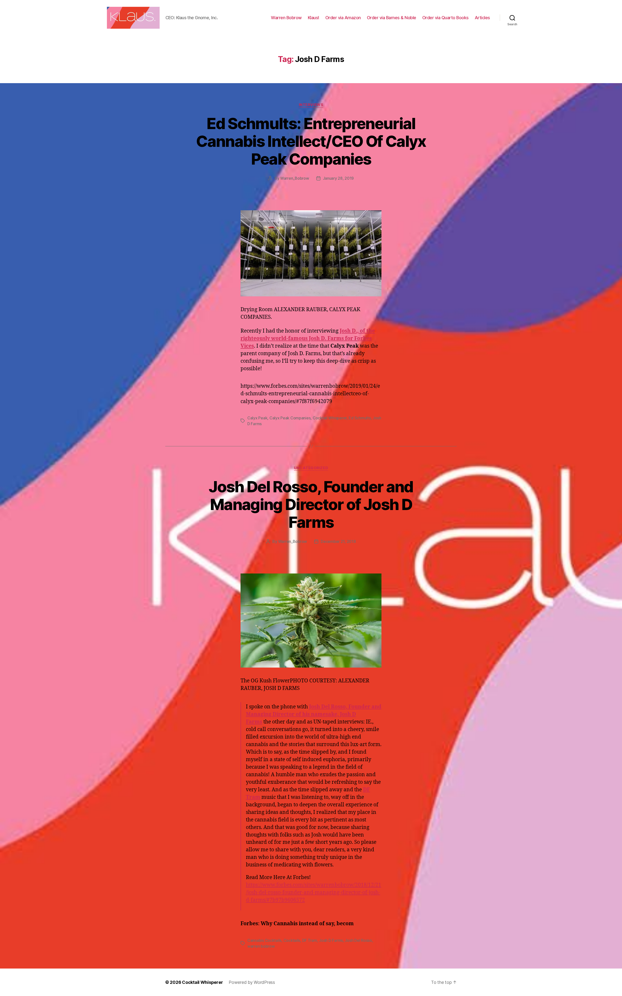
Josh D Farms (331, 940)
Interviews (311, 105)
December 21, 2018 (338, 541)
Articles (482, 17)
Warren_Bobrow (294, 178)
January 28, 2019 (338, 178)
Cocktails (292, 940)
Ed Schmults (360, 417)
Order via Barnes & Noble (391, 17)
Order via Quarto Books (445, 17)
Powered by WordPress (252, 982)
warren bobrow (261, 946)
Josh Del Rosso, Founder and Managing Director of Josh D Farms (311, 504)
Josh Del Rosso (358, 940)
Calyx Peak (257, 417)
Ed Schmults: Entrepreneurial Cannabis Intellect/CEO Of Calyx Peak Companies (311, 141)
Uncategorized (311, 468)
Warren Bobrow (286, 17)
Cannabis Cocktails (264, 940)
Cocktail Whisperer (330, 417)
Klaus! (313, 17)
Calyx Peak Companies (290, 417)
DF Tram (309, 940)
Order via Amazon (343, 17)
